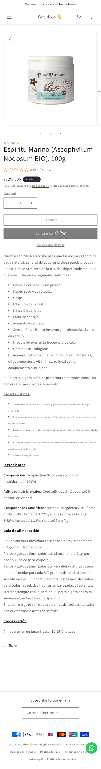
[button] (9, 17)
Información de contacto (80, 751)
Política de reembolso (79, 744)
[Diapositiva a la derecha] (61, 134)
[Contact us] (91, 748)
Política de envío (50, 751)
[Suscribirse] (74, 713)
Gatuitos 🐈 (26, 744)
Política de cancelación (61, 759)
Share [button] (12, 645)
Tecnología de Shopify (47, 744)
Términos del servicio (23, 751)
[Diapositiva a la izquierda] (40, 134)
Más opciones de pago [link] (51, 244)
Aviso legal (36, 759)
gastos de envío (40, 185)
